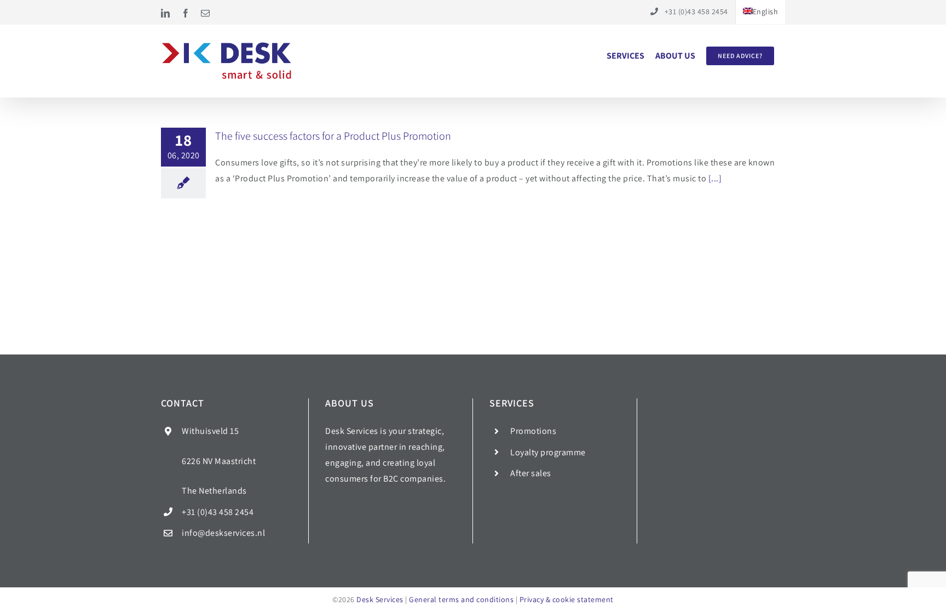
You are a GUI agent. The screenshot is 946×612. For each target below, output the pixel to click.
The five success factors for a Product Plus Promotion (333, 136)
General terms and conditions (461, 599)
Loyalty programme (548, 452)
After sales (530, 473)
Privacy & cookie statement (567, 599)
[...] (715, 178)
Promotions (533, 431)
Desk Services (379, 599)
